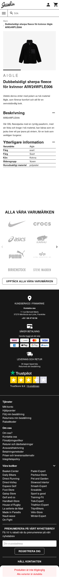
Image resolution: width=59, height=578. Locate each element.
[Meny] (4, 13)
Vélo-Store (37, 512)
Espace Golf (9, 486)
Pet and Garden (39, 478)
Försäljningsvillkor (13, 440)
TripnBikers (37, 508)
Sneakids (36, 490)
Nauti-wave (9, 516)
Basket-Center (11, 471)
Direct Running (11, 478)
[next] (57, 247)
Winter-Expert (38, 516)
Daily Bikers (9, 475)
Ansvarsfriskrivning (13, 448)
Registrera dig (29, 551)
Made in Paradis (12, 512)
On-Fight (7, 519)
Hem (5, 20)
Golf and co (9, 497)
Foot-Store (8, 490)
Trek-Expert (37, 501)
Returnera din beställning (29, 366)
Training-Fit (37, 497)
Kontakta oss (30, 308)
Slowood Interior (40, 482)
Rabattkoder (9, 421)
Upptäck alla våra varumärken (29, 281)
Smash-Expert (39, 486)
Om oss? (7, 433)
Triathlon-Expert (40, 504)
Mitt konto (8, 406)
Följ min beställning (13, 414)
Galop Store (9, 493)
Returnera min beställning (17, 418)
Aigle (11, 75)
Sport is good (38, 493)
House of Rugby (12, 504)
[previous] (2, 247)
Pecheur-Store (39, 475)
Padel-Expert (38, 471)
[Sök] (11, 13)
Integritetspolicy (11, 459)
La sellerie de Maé (13, 508)
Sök (16, 13)
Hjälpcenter (9, 410)
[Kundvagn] (55, 4)
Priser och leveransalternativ (18, 455)
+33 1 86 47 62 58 (29, 318)
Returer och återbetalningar (18, 444)
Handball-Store (11, 501)
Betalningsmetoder (13, 451)
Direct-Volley (10, 482)
